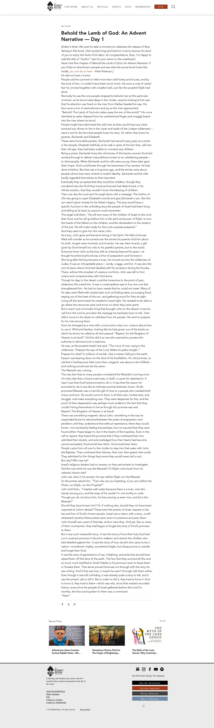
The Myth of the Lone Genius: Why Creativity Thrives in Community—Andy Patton (144, 651)
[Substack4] (137, 669)
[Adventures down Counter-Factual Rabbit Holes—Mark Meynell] (67, 636)
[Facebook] (149, 669)
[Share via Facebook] (62, 604)
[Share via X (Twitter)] (68, 604)
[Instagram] (143, 669)
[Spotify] (162, 669)
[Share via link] (74, 604)
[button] (71, 6)
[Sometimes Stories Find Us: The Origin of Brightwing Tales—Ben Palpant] (107, 636)
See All (162, 621)
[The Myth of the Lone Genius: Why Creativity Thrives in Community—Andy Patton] (147, 636)
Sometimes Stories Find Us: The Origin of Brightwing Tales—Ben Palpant (106, 651)
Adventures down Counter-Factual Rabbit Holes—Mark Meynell (66, 651)
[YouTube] (155, 669)
